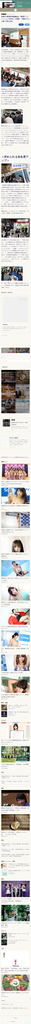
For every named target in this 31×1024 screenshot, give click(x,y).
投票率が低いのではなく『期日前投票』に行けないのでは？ (15, 1008)
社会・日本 (4, 14)
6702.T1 (23, 126)
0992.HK (9, 128)
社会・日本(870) (4, 335)
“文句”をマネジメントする (7, 1004)
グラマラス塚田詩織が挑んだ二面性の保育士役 (14, 626)
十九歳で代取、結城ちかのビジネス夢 (12, 672)
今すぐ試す (20, 6)
